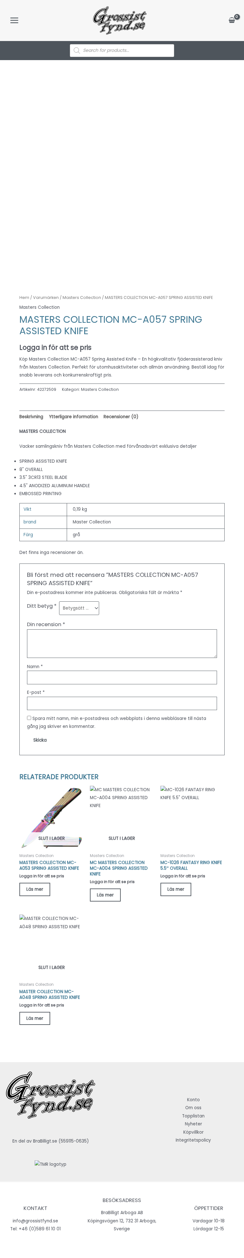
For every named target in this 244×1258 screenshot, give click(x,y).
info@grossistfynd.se (35, 1221)
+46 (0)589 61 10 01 (40, 1229)
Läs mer (34, 889)
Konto (193, 1100)
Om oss (193, 1108)
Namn (35, 667)
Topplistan (193, 1116)
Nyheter (193, 1124)
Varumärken (46, 297)
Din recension (46, 624)
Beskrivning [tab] (31, 417)
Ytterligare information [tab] (73, 417)
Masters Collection (82, 297)
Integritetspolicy (193, 1140)
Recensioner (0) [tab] (121, 417)
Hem (24, 297)
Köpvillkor (193, 1132)
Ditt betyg (42, 606)
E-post (36, 692)
